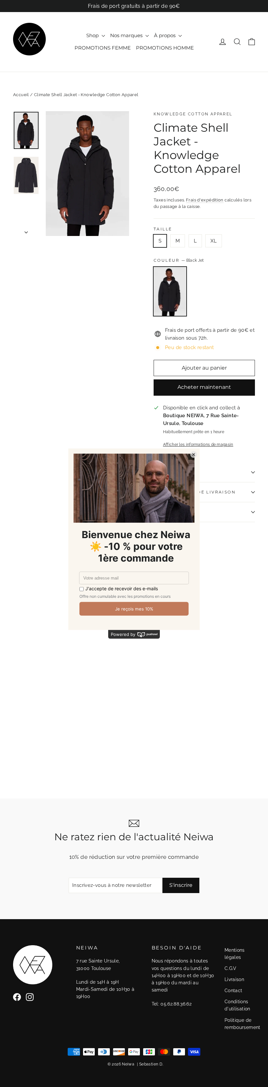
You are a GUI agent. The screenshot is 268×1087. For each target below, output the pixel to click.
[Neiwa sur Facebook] (17, 997)
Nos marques (127, 35)
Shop (93, 35)
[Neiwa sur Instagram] (30, 997)
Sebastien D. (151, 1064)
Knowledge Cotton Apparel (193, 114)
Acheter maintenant (204, 387)
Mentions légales (235, 953)
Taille (163, 229)
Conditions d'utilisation (237, 1005)
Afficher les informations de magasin (198, 444)
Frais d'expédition (205, 200)
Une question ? (177, 511)
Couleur (179, 260)
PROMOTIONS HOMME (165, 48)
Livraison (234, 979)
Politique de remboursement (239, 1024)
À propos (165, 35)
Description (172, 472)
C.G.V (231, 968)
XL (213, 241)
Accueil (21, 94)
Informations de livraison (195, 492)
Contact (234, 990)
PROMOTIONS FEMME (103, 48)
